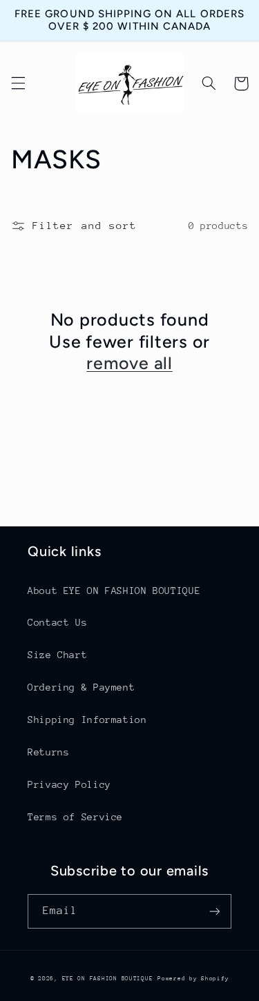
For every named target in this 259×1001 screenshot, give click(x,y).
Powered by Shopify (193, 978)
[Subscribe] (215, 911)
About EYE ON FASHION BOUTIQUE (114, 590)
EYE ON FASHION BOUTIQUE (107, 978)
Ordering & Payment (81, 687)
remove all (129, 363)
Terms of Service (75, 816)
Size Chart (57, 654)
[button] (18, 83)
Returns (48, 751)
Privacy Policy (69, 784)
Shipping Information (87, 719)
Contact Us (57, 622)
